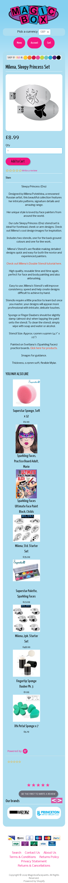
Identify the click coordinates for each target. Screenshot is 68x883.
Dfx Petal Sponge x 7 (26, 726)
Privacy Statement (34, 861)
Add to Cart (18, 161)
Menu (19, 42)
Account (34, 42)
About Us (50, 853)
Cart (49, 42)
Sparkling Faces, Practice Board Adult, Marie (26, 461)
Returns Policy (49, 857)
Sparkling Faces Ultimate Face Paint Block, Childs (26, 506)
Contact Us (32, 853)
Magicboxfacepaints (38, 875)
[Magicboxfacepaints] (34, 24)
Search (16, 853)
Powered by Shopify (34, 881)
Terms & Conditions (22, 857)
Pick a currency (27, 32)
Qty (8, 145)
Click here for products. (43, 348)
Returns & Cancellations (34, 866)
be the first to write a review (38, 793)
